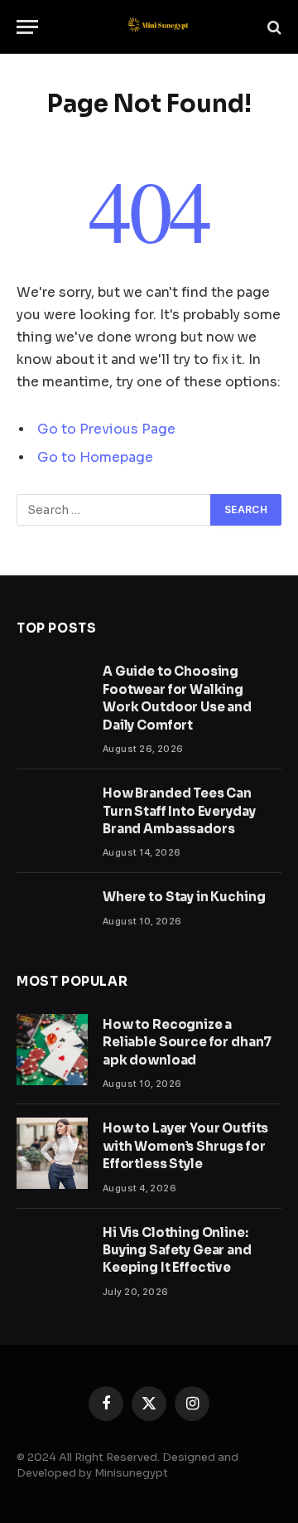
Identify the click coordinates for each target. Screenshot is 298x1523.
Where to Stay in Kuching (184, 897)
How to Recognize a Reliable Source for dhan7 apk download (187, 1042)
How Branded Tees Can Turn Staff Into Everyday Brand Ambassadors (179, 811)
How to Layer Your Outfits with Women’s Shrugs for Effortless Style (185, 1145)
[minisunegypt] (157, 27)
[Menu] (27, 27)
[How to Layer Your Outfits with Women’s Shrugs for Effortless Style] (52, 1153)
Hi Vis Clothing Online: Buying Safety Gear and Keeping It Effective (177, 1250)
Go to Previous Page (106, 429)
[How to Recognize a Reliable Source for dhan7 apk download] (52, 1049)
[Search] (272, 27)
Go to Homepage (95, 457)
